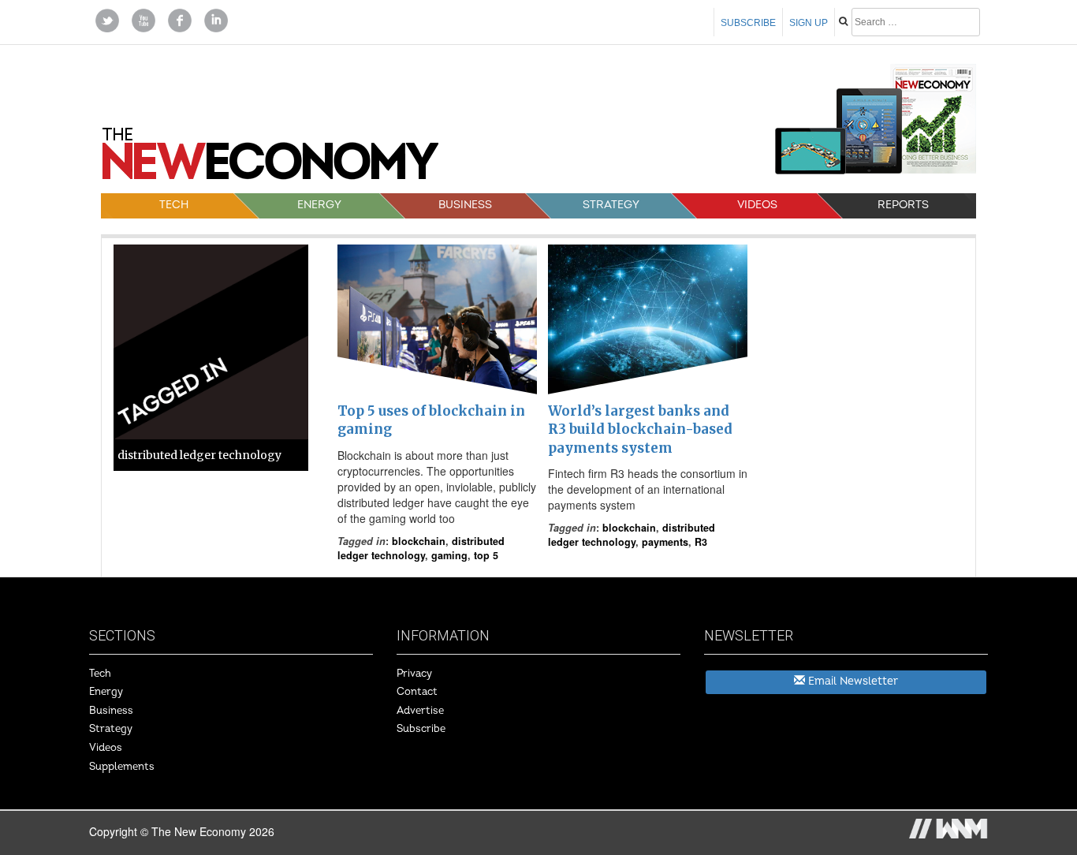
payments (665, 542)
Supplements (122, 766)
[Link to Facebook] (180, 19)
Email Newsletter (851, 681)
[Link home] (270, 159)
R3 (701, 542)
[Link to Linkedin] (216, 19)
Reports (903, 204)
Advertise (420, 710)
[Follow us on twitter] (107, 19)
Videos (757, 204)
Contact (417, 691)
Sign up (808, 22)
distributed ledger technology (421, 548)
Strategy (611, 204)
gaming (449, 555)
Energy (319, 204)
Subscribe (748, 22)
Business (465, 204)
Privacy (414, 673)
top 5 (486, 555)
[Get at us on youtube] (143, 19)
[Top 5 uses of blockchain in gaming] (437, 319)
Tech (173, 204)
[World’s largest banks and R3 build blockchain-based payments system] (647, 319)
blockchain (418, 541)
